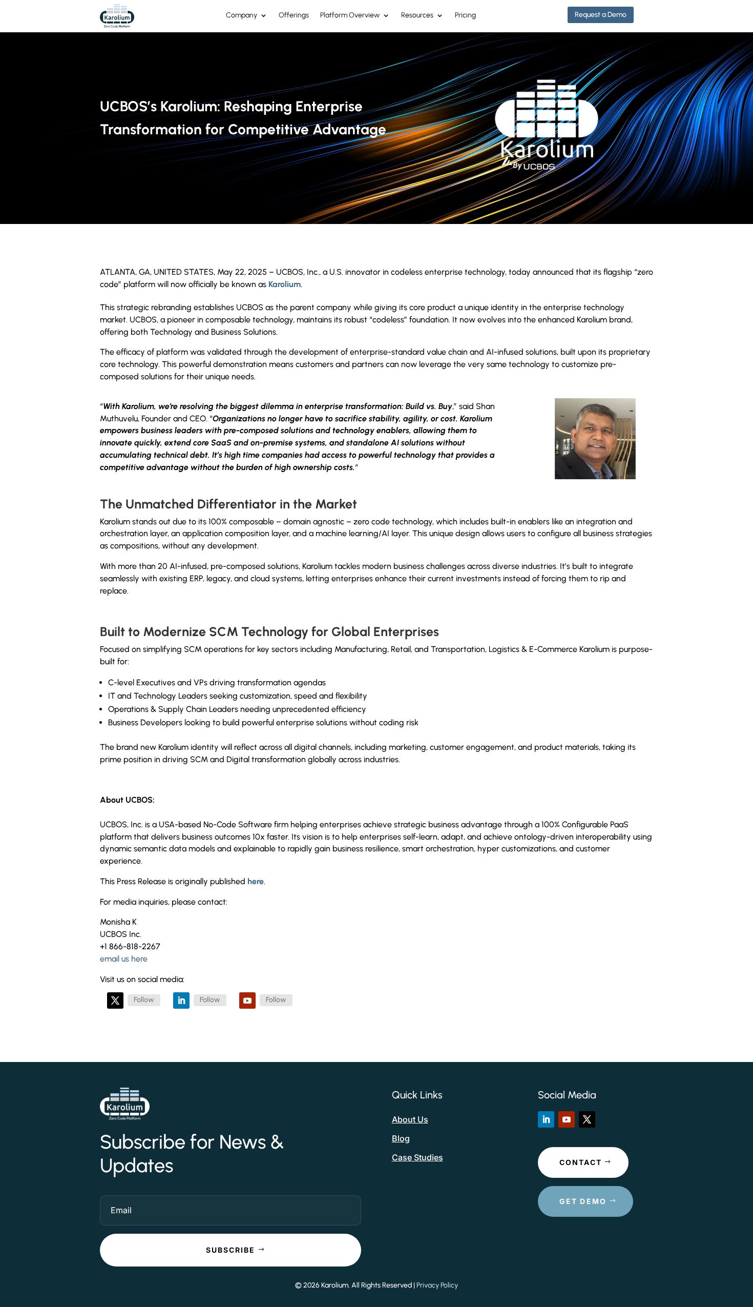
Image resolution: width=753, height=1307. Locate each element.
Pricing (465, 15)
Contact (580, 1162)
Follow (144, 999)
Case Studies (417, 1157)
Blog (401, 1138)
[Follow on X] (115, 1000)
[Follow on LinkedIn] (181, 1000)
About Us (410, 1119)
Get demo (583, 1201)
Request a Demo (600, 14)
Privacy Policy (437, 1285)
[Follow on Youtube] (247, 1000)
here (255, 881)
